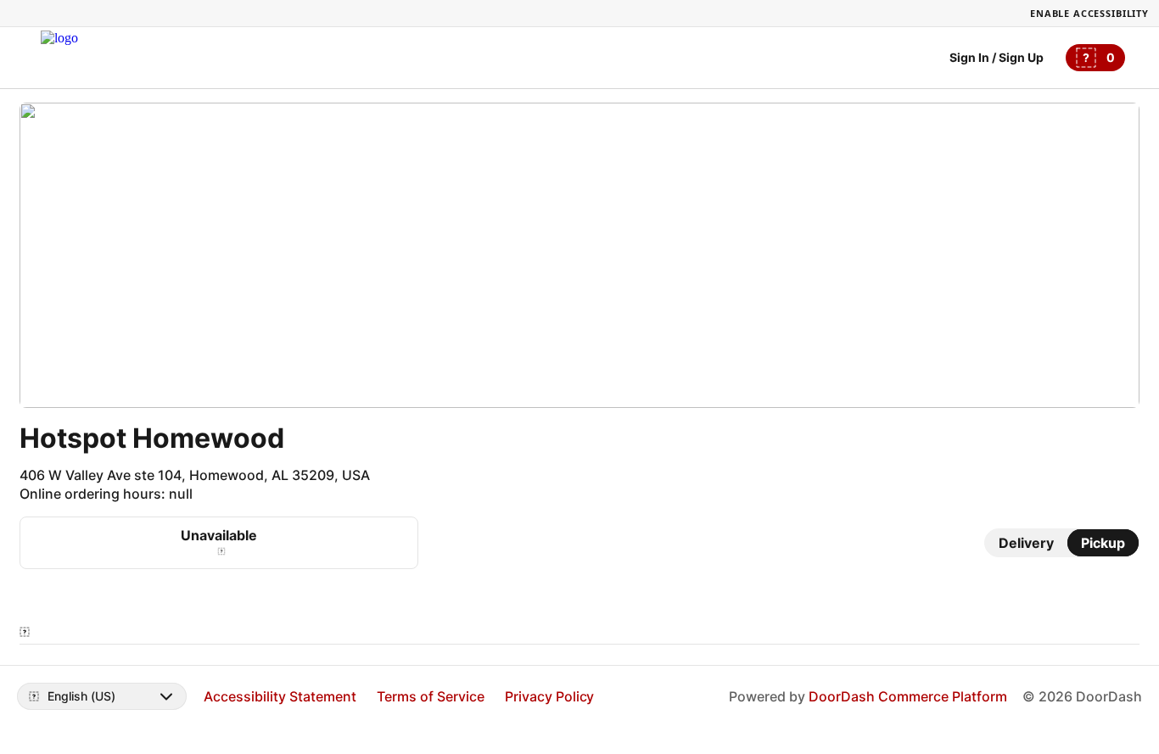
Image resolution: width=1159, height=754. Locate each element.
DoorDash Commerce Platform (908, 696)
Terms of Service (430, 696)
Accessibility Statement (280, 696)
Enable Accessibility (1089, 13)
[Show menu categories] (24, 631)
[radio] (1026, 542)
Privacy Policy (550, 696)
